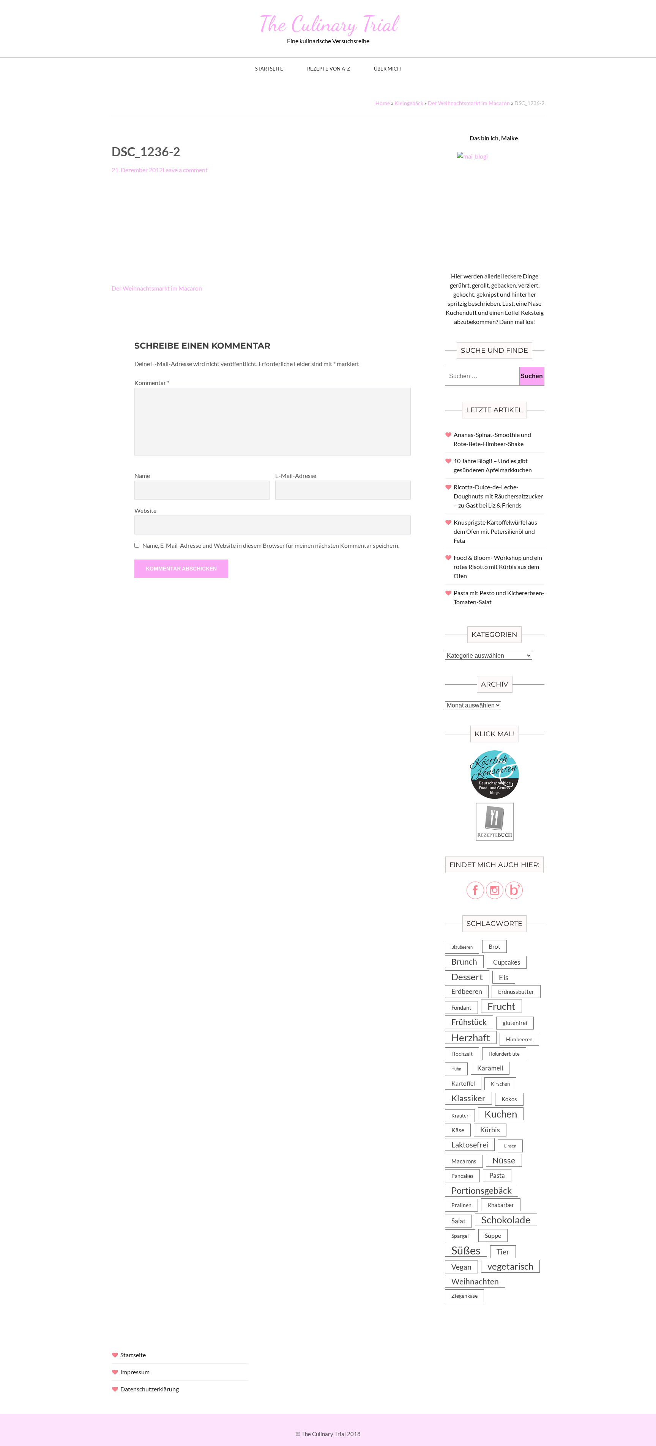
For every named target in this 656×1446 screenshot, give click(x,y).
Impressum (135, 1371)
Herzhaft (470, 1037)
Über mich (387, 69)
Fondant (461, 1007)
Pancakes (462, 1176)
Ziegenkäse (464, 1295)
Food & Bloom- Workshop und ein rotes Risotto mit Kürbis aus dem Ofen (498, 566)
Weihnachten (475, 1281)
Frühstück (469, 1021)
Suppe (493, 1235)
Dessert (467, 976)
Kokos (509, 1099)
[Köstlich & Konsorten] (494, 754)
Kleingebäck (408, 103)
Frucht (501, 1006)
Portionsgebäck (481, 1190)
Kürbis (490, 1130)
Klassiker (468, 1098)
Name (142, 475)
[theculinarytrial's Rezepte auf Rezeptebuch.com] (495, 807)
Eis (504, 977)
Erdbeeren (466, 991)
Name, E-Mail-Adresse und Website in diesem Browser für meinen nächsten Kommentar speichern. (270, 545)
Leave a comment (185, 169)
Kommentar (151, 382)
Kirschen (500, 1084)
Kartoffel (463, 1083)
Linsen (510, 1145)
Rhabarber (500, 1204)
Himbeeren (519, 1039)
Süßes (466, 1250)
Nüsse (504, 1160)
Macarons (463, 1161)
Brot (494, 946)
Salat (458, 1221)
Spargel (460, 1236)
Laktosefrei (469, 1144)
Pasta (497, 1175)
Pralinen (461, 1205)
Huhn (456, 1068)
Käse (457, 1129)
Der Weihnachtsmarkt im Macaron (469, 103)
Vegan (461, 1266)
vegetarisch (510, 1266)
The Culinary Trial (328, 23)
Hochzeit (462, 1053)
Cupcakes (506, 962)
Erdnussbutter (516, 991)
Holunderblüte (504, 1054)
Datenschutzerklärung (149, 1389)
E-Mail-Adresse (295, 475)
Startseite (269, 69)
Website (145, 510)
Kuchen (500, 1114)
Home (382, 103)
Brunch (464, 961)
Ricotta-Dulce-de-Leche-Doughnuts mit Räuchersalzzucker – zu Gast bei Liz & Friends (498, 496)
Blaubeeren (462, 947)
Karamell (490, 1068)
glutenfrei (515, 1023)
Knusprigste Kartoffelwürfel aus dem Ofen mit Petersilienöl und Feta (495, 531)
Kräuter (459, 1116)
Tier (503, 1251)
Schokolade (506, 1219)
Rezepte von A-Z (328, 69)
